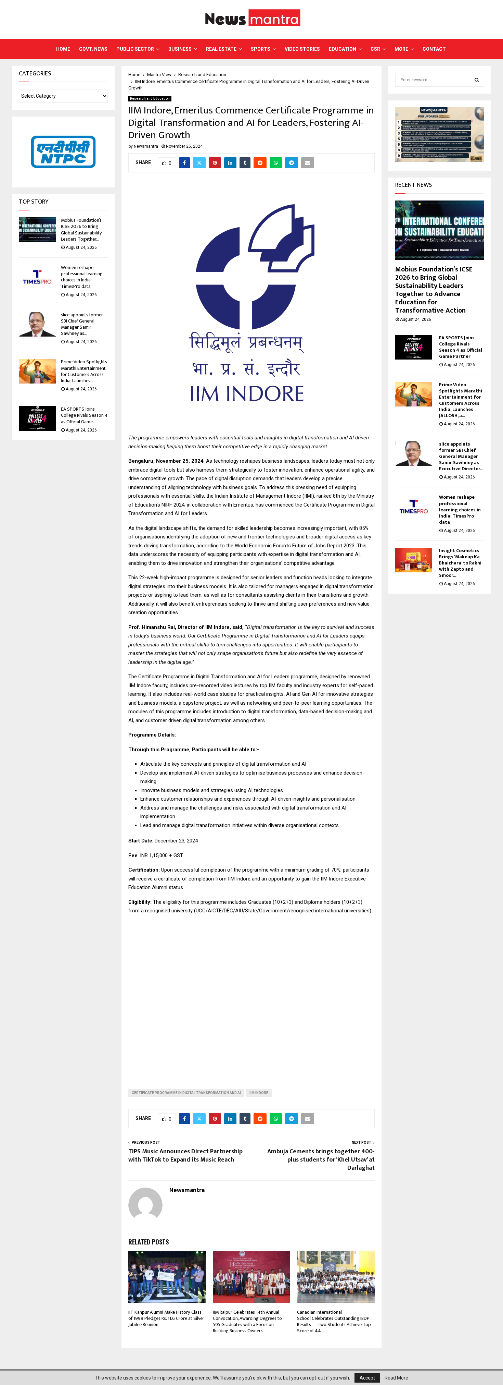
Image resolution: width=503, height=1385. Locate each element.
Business (180, 49)
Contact (434, 49)
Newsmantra (146, 146)
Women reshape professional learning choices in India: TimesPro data (82, 277)
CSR (375, 49)
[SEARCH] (476, 80)
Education (342, 49)
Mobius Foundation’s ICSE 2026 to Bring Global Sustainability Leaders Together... (81, 229)
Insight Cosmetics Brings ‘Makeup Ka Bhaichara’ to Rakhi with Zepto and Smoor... (460, 563)
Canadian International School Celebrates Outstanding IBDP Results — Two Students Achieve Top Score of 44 (334, 1321)
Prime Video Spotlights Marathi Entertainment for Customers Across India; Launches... (84, 371)
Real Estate (221, 49)
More (401, 49)
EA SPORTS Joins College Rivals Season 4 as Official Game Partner (460, 347)
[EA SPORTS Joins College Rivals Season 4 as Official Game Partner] (37, 418)
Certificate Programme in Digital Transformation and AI (186, 1093)
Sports (260, 49)
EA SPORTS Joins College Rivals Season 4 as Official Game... (84, 415)
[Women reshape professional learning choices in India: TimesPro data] (37, 277)
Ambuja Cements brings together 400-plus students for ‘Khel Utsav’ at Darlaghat (321, 1159)
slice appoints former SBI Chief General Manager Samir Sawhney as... (82, 324)
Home (63, 49)
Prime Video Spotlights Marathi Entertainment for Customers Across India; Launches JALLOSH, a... (460, 400)
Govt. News (93, 49)
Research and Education (150, 98)
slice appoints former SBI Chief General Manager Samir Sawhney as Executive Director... (461, 456)
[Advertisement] (251, 996)
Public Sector (135, 49)
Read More (396, 1377)
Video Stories (302, 49)
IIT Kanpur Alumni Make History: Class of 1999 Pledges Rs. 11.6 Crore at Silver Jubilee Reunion (166, 1318)
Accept (367, 1378)
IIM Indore (258, 1093)
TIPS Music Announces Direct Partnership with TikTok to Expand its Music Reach (185, 1155)
